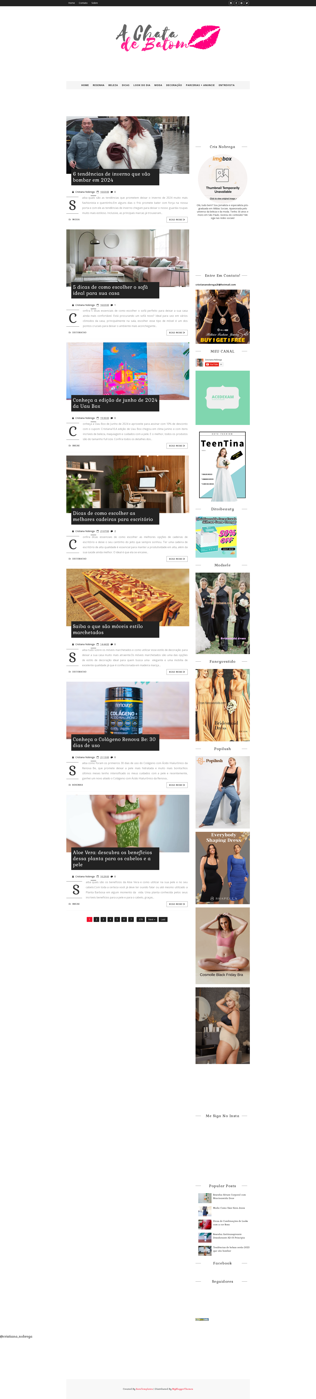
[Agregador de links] (202, 1319)
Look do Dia (141, 85)
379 (141, 919)
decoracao (79, 332)
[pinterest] (241, 3)
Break (76, 445)
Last (163, 919)
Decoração (174, 85)
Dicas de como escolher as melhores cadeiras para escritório (113, 516)
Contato (83, 2)
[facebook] (236, 3)
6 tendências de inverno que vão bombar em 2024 (111, 177)
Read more (176, 219)
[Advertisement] (146, 105)
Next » (151, 919)
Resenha (99, 85)
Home (71, 2)
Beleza (113, 85)
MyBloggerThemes (182, 1388)
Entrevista (227, 85)
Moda (158, 85)
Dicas (126, 85)
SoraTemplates (144, 1388)
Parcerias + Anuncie (200, 85)
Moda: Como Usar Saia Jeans (229, 1208)
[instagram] (231, 3)
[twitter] (247, 3)
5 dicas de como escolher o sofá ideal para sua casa (110, 290)
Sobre (95, 2)
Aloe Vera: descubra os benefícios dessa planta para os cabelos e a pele (112, 859)
